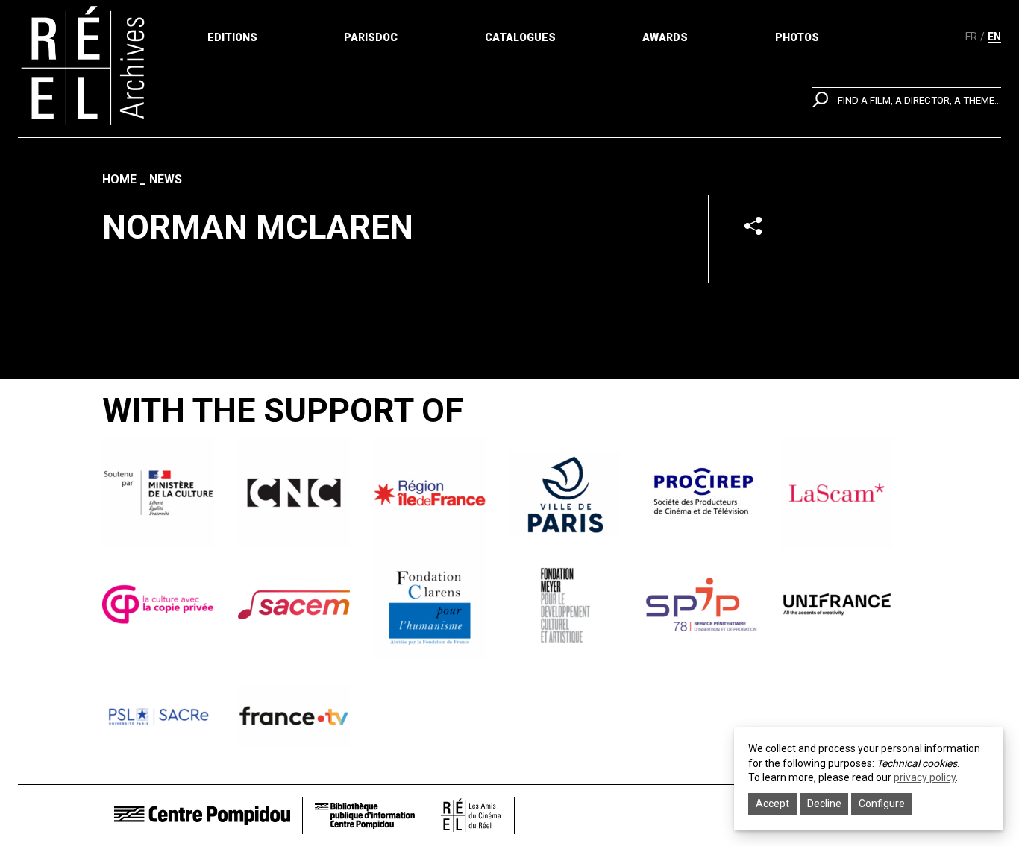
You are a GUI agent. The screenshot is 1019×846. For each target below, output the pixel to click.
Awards (665, 37)
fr (971, 36)
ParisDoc (371, 37)
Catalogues (520, 37)
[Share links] (753, 225)
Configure (882, 803)
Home (119, 179)
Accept (772, 803)
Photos (797, 37)
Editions (232, 37)
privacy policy (925, 777)
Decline (824, 803)
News (165, 179)
